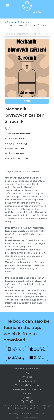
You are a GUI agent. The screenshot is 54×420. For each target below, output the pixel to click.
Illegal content (27, 381)
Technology (23, 22)
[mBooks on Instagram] (22, 401)
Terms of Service (32, 408)
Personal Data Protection (27, 389)
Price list (27, 377)
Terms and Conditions (27, 385)
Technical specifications (27, 368)
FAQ (27, 373)
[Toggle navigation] (7, 5)
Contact (27, 398)
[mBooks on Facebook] (27, 401)
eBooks (9, 22)
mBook (27, 393)
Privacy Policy (14, 408)
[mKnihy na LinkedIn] (31, 401)
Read (27, 101)
